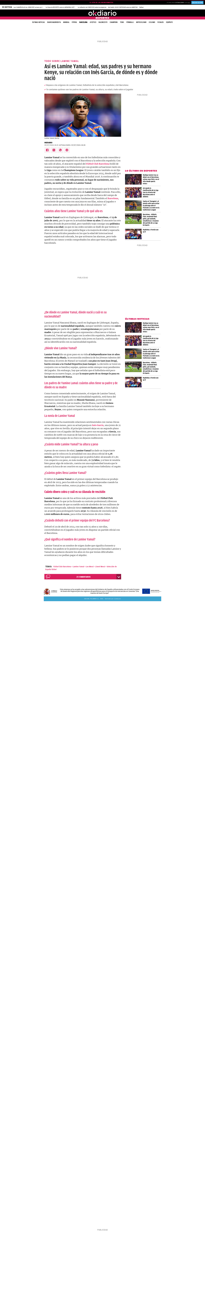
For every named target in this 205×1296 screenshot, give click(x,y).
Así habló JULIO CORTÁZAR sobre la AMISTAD (123, 7)
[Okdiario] (102, 13)
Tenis (122, 22)
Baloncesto (103, 22)
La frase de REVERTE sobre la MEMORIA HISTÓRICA (62, 7)
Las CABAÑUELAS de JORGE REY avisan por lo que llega (31, 7)
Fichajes (160, 22)
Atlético (93, 22)
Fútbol (74, 22)
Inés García (98, 425)
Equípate (169, 22)
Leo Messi (90, 567)
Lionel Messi (100, 567)
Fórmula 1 (130, 22)
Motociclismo (141, 22)
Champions (114, 22)
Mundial (66, 22)
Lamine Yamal (78, 567)
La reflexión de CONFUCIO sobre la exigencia (92, 7)
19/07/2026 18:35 (51, 145)
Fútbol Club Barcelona (62, 567)
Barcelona (83, 22)
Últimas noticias (38, 22)
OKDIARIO (48, 143)
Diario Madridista (54, 22)
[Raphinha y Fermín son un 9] (134, 234)
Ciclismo (152, 22)
